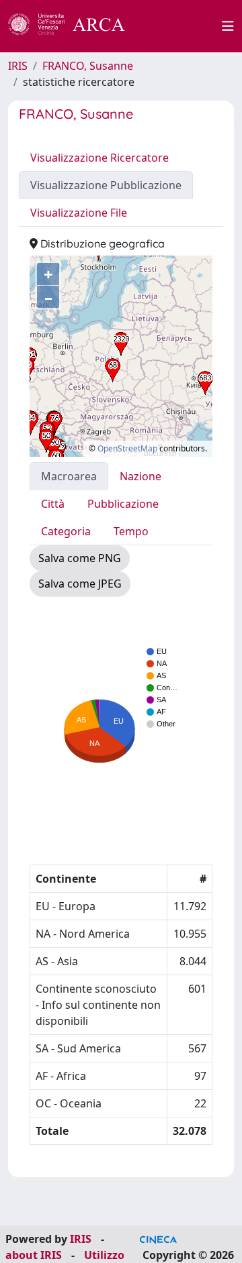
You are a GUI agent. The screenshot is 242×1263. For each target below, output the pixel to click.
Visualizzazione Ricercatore (99, 157)
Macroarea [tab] (69, 476)
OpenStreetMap (127, 448)
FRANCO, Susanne (87, 65)
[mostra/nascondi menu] (228, 26)
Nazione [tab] (140, 476)
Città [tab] (53, 503)
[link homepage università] (181, 26)
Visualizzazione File (78, 212)
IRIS (18, 65)
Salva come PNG (79, 558)
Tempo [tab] (131, 531)
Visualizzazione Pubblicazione (106, 185)
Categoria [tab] (66, 531)
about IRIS (33, 1255)
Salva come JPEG (80, 583)
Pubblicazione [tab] (123, 503)
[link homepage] (74, 26)
